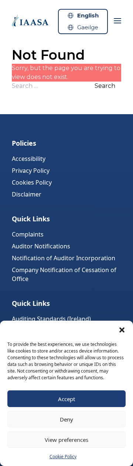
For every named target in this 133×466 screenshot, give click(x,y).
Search (105, 85)
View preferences (66, 439)
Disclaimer (26, 194)
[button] (122, 330)
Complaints (28, 234)
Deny (66, 419)
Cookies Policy (32, 182)
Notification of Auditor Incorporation (63, 258)
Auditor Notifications (41, 246)
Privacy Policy (31, 170)
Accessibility (28, 159)
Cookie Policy (63, 456)
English (88, 15)
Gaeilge (87, 27)
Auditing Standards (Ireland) (51, 319)
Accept (66, 399)
